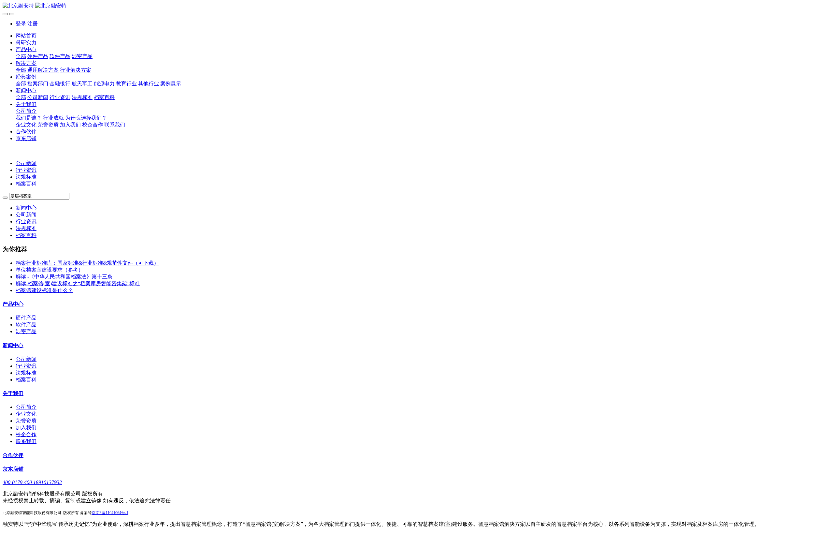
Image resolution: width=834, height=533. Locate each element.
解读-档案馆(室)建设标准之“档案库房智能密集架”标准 (78, 283)
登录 (21, 23)
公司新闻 (26, 163)
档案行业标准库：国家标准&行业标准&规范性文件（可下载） (87, 263)
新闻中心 (26, 208)
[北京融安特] (417, 6)
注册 (32, 23)
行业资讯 (26, 170)
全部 (21, 56)
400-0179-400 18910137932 (32, 482)
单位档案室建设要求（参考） (49, 270)
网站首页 (26, 35)
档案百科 (26, 183)
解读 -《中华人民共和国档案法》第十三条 (64, 276)
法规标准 (26, 177)
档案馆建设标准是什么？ (44, 290)
